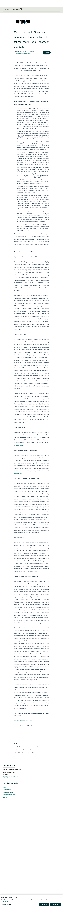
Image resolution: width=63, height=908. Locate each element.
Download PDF (7, 789)
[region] (31, 901)
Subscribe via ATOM (9, 794)
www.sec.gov (19, 445)
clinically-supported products (30, 749)
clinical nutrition (38, 746)
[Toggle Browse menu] (56, 9)
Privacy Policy (5, 901)
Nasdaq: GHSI (31, 752)
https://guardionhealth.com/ (11, 777)
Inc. (30, 746)
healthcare (17, 749)
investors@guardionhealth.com (23, 721)
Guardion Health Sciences (21, 746)
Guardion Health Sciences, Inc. (22, 53)
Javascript (6, 797)
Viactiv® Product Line (20, 752)
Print (4, 787)
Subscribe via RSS (8, 792)
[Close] (60, 897)
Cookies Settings (6, 904)
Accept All (44, 904)
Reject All (55, 904)
